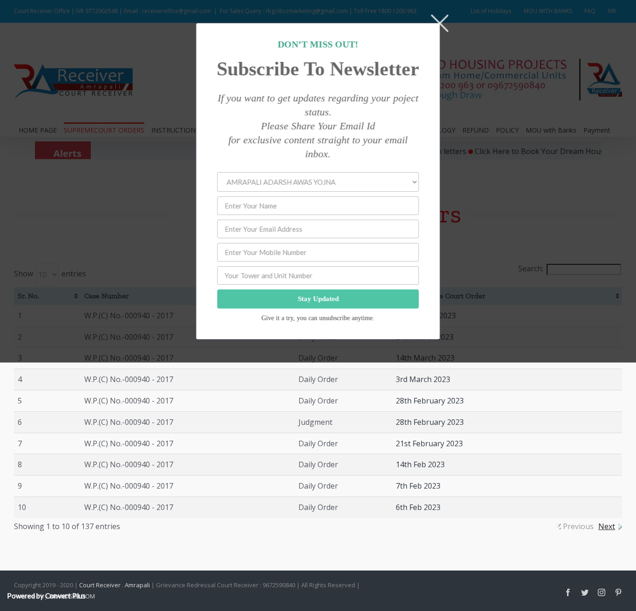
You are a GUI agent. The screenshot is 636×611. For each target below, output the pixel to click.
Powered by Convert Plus (46, 595)
